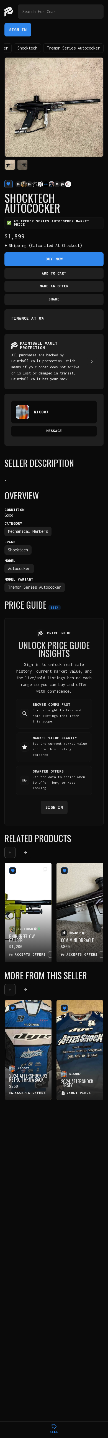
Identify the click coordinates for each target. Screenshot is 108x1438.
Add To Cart (54, 273)
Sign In (18, 29)
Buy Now (54, 258)
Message (54, 431)
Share (54, 299)
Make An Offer (54, 286)
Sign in (54, 807)
